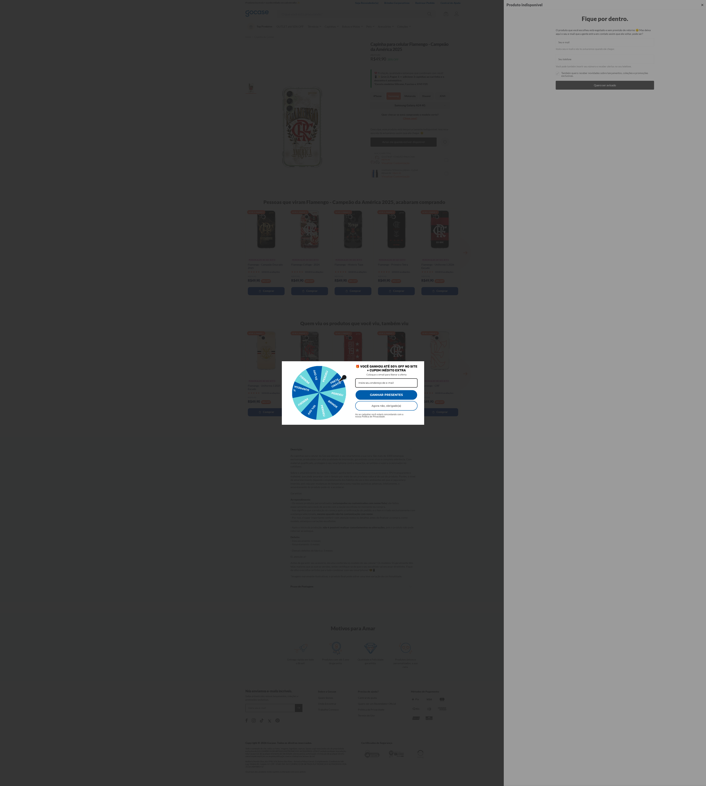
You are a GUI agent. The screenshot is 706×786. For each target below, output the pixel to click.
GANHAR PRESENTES (386, 395)
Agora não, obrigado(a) (386, 405)
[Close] (419, 365)
